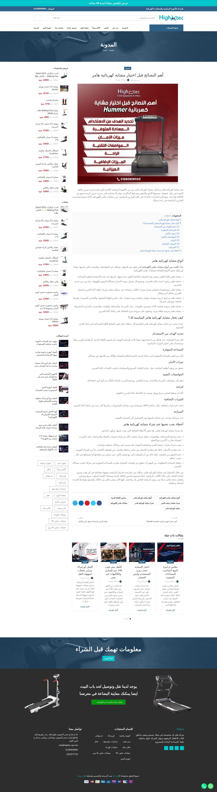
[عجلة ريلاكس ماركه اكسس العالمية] (64, 167)
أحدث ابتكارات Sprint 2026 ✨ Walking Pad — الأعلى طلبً (47, 210)
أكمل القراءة (170, 610)
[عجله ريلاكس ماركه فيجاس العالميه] (64, 249)
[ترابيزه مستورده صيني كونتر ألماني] (64, 295)
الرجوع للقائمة (127, 520)
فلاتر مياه (46, 508)
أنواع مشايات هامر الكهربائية (169, 498)
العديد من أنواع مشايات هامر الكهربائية (160, 267)
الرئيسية (111, 50)
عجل (48, 495)
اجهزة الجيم (125, 759)
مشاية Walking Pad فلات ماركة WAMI (47, 111)
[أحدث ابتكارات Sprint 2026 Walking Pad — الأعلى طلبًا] (64, 76)
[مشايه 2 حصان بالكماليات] (64, 179)
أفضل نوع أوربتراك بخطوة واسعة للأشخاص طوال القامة (46, 401)
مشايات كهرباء (60, 515)
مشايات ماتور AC (58, 521)
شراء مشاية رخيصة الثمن (170, 503)
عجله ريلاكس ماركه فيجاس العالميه (46, 248)
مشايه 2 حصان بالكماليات (47, 177)
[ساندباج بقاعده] (64, 102)
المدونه (105, 50)
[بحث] (37, 18)
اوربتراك (62, 476)
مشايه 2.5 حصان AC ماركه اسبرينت (46, 125)
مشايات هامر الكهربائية (119, 503)
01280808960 (40, 9)
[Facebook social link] (99, 503)
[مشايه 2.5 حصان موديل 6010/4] (64, 90)
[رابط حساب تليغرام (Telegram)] (75, 503)
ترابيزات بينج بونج (59, 489)
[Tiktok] (166, 748)
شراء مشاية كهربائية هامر (144, 503)
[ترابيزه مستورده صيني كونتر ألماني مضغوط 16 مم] (64, 309)
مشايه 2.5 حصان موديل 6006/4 (48, 320)
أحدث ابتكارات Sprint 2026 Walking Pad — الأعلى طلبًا (46, 74)
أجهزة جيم (61, 463)
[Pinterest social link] (87, 503)
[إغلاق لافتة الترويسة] (3, 3)
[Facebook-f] (182, 748)
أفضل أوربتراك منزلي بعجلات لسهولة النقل (85, 570)
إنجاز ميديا (82, 776)
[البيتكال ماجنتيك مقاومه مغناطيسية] (64, 154)
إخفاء (168, 216)
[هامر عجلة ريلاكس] (64, 189)
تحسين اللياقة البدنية (118, 498)
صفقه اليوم (61, 495)
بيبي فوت (62, 482)
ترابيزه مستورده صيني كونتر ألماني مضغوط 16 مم (46, 306)
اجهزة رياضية (45, 463)
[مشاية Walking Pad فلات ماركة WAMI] (64, 114)
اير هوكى (48, 476)
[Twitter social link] (93, 503)
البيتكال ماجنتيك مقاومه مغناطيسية (48, 151)
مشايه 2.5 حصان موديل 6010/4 (48, 88)
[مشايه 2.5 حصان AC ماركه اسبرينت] (64, 127)
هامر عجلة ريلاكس (50, 188)
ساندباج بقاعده (52, 100)
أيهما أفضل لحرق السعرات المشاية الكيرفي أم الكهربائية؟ (46, 414)
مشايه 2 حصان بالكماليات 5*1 (47, 138)
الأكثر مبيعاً (61, 469)
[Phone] (204, 786)
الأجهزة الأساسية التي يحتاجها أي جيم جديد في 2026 (47, 377)
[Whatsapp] (177, 748)
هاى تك (116, 776)
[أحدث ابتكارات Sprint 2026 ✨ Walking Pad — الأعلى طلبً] (64, 210)
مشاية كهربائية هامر (172, 508)
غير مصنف (61, 508)
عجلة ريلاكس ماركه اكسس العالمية (47, 165)
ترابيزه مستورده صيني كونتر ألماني (46, 293)
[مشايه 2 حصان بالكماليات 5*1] (64, 140)
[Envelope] (171, 748)
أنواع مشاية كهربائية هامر (142, 498)
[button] (108, 702)
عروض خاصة (60, 502)
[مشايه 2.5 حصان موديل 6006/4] (64, 322)
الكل (48, 469)
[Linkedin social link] (81, 503)
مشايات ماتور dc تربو (57, 527)
